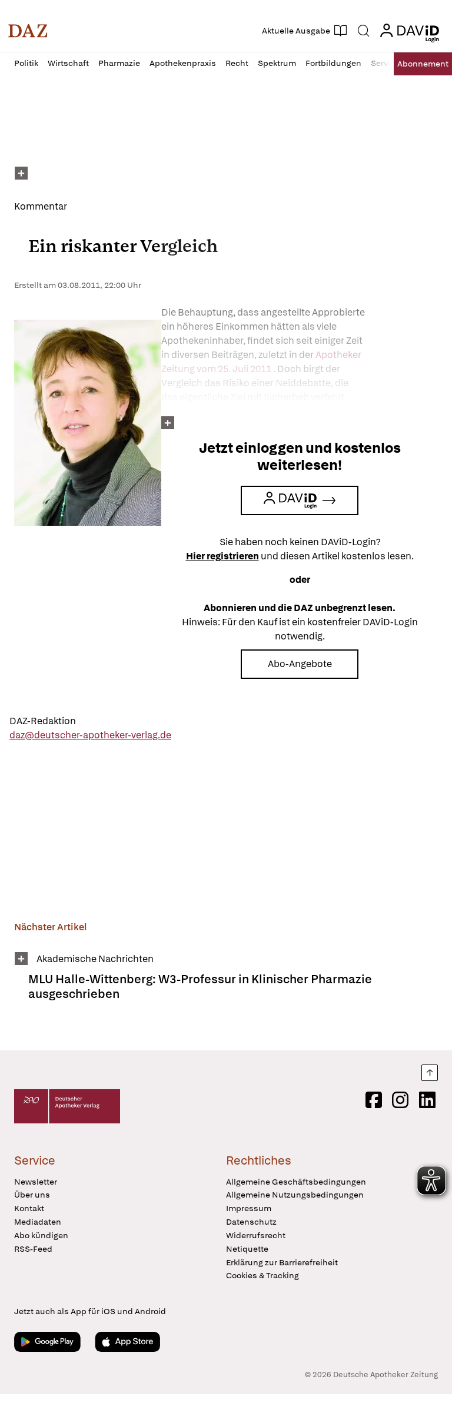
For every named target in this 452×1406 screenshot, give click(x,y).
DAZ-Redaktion (42, 721)
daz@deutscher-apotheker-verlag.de (90, 735)
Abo (422, 63)
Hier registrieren (222, 556)
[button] (28, 30)
